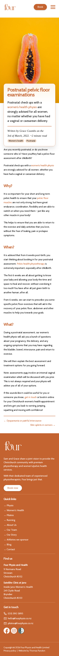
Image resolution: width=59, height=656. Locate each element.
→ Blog (7, 544)
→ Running (9, 520)
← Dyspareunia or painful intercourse (22, 420)
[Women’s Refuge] (21, 631)
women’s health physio (22, 107)
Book (40, 7)
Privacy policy (10, 650)
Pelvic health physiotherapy (31, 263)
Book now (12, 488)
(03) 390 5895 (15, 613)
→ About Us (10, 524)
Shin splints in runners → (42, 424)
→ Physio (8, 505)
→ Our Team (10, 529)
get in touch (31, 397)
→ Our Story (10, 534)
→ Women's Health (14, 510)
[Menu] (53, 7)
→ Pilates (9, 515)
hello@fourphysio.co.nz (19, 618)
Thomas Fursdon (37, 650)
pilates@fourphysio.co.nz (20, 623)
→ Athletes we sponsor (16, 539)
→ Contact (9, 549)
